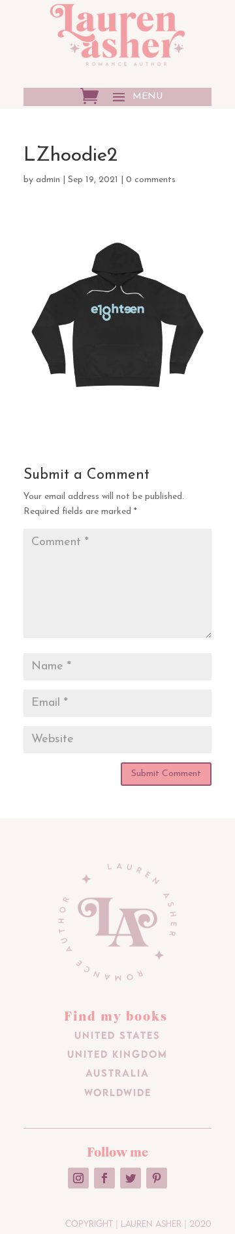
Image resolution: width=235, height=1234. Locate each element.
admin (48, 180)
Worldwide (117, 1092)
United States (117, 1035)
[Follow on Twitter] (130, 1178)
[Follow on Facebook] (104, 1178)
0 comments (151, 180)
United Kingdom (117, 1054)
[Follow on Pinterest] (156, 1178)
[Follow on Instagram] (78, 1178)
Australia (117, 1073)
